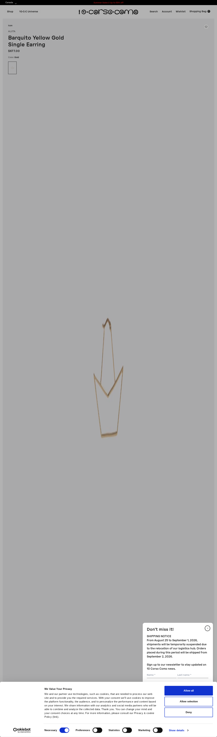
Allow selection (189, 701)
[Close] (207, 628)
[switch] (97, 730)
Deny (189, 712)
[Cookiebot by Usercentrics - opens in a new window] (22, 730)
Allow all (189, 690)
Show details (176, 730)
